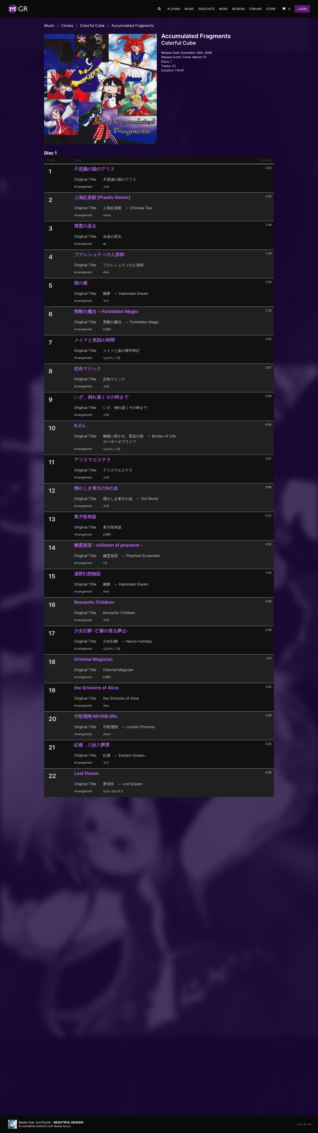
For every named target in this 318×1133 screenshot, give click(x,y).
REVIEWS (238, 9)
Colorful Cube (92, 25)
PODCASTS (207, 9)
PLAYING (173, 9)
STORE (271, 9)
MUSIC (189, 9)
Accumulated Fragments (132, 25)
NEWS (223, 9)
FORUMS (255, 9)
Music (49, 25)
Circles (67, 25)
